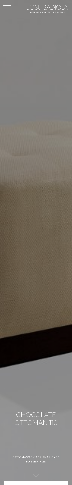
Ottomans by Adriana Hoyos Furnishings (36, 459)
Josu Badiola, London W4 (48, 9)
